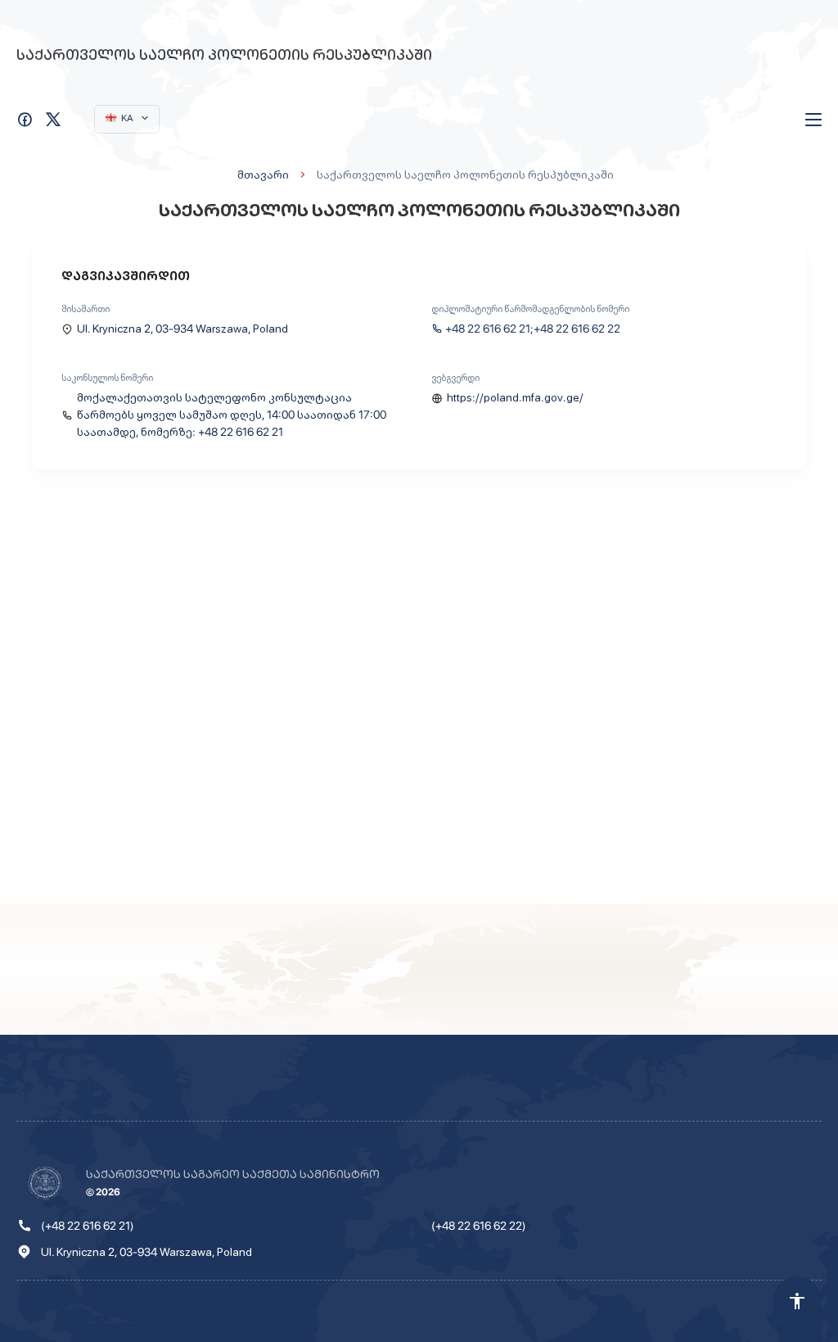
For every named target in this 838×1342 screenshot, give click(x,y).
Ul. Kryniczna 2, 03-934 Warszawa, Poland (182, 328)
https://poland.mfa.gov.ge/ (515, 397)
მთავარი (263, 174)
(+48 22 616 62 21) (87, 1225)
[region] (419, 699)
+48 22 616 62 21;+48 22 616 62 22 (532, 328)
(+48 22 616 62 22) (478, 1225)
